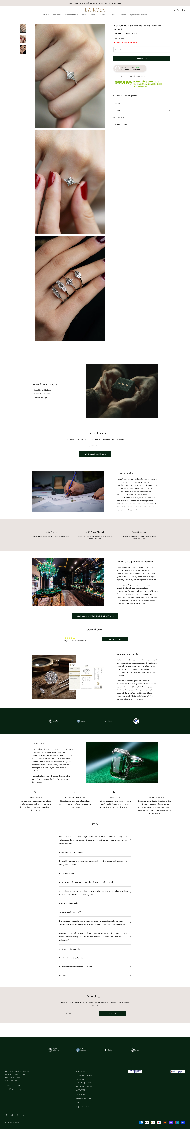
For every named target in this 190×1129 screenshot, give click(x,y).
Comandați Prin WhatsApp (97, 454)
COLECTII (123, 15)
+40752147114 (96, 446)
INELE (84, 15)
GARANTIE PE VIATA (83, 1098)
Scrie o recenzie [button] (115, 639)
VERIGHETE (57, 15)
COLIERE (102, 15)
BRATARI (112, 15)
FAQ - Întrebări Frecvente (85, 1107)
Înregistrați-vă (112, 1013)
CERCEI (93, 15)
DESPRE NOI (80, 1071)
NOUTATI (46, 15)
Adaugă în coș (142, 58)
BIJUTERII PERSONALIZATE (138, 15)
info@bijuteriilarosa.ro (137, 76)
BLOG (78, 1103)
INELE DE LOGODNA (71, 15)
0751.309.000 (14, 1086)
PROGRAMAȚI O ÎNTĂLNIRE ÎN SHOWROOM (95, 616)
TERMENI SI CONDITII (84, 1075)
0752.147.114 (13, 1080)
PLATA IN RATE (81, 1094)
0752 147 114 (121, 76)
